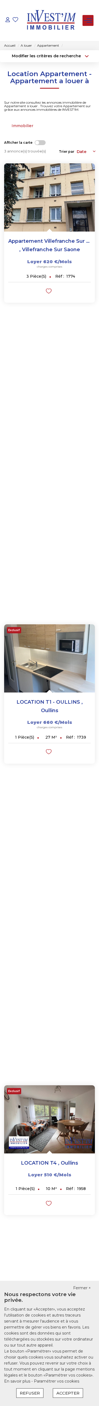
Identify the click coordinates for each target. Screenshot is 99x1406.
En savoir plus (17, 1381)
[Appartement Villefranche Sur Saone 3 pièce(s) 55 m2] (49, 197)
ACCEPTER (67, 1393)
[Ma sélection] (15, 20)
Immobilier (22, 125)
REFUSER (30, 1393)
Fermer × (82, 1287)
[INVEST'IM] (51, 20)
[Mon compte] (8, 20)
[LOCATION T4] (49, 1119)
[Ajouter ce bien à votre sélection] (49, 292)
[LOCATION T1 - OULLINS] (49, 658)
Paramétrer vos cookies (56, 1381)
